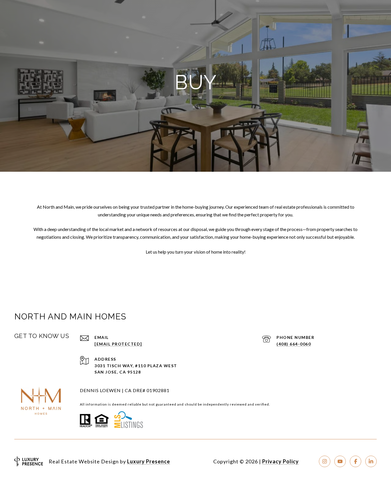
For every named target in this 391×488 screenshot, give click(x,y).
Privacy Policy (280, 461)
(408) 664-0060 (294, 343)
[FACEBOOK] (355, 461)
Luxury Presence (148, 461)
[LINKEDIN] (371, 461)
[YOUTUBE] (340, 461)
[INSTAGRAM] (324, 461)
